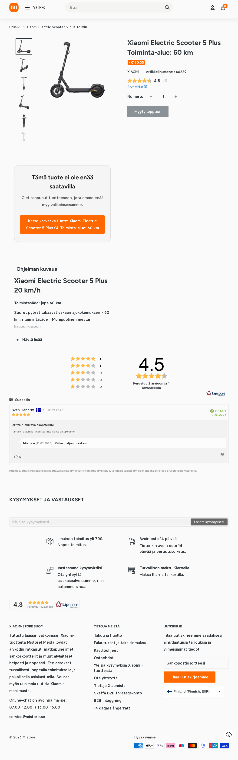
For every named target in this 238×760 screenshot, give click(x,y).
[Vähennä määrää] (151, 97)
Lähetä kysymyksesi (209, 522)
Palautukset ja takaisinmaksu (120, 642)
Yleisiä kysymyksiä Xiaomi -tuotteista (118, 668)
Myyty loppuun (148, 111)
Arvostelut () (137, 87)
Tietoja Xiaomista (110, 685)
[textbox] (100, 522)
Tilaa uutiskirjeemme (189, 677)
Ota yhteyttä (106, 678)
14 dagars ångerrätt (112, 708)
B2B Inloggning (108, 700)
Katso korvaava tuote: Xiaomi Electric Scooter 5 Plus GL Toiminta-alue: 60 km (62, 224)
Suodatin (22, 399)
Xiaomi (133, 72)
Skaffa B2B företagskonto (118, 693)
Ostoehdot (104, 657)
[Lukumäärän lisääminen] (176, 97)
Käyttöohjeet (106, 650)
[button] (44, 604)
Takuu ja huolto (108, 635)
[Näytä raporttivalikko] (222, 455)
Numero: (135, 96)
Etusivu (15, 27)
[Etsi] (167, 7)
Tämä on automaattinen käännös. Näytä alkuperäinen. (44, 431)
